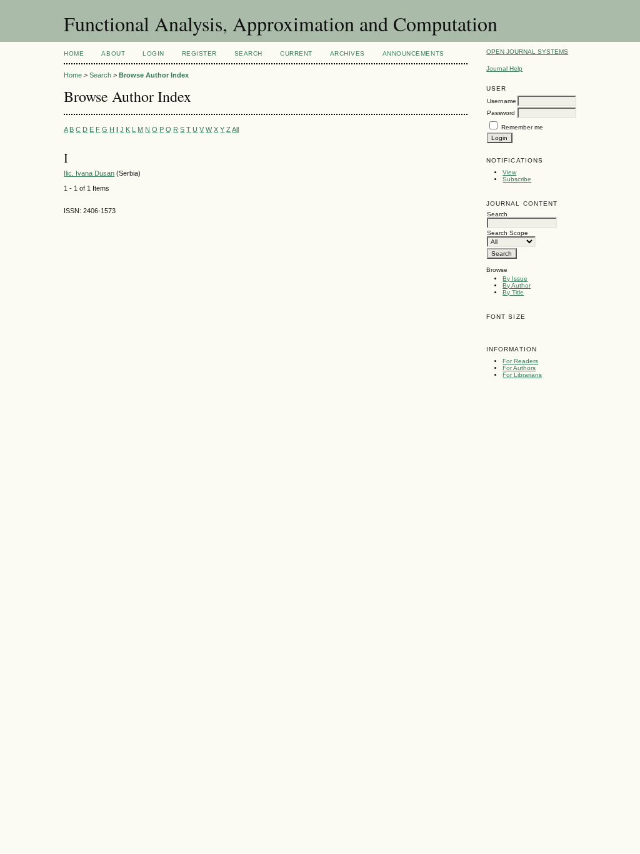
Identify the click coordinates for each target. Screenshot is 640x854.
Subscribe (516, 179)
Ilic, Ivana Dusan (89, 173)
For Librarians (522, 374)
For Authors (519, 367)
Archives (347, 53)
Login (153, 53)
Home (74, 53)
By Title (513, 292)
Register (199, 53)
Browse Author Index (154, 75)
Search (248, 53)
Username (501, 101)
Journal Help (504, 68)
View (509, 172)
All (235, 129)
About (113, 53)
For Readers (520, 361)
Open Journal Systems (527, 51)
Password (501, 112)
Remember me (522, 127)
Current (296, 53)
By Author (516, 285)
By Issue (515, 278)
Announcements (413, 53)
